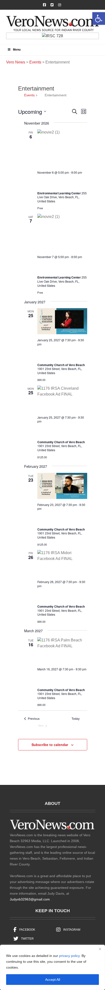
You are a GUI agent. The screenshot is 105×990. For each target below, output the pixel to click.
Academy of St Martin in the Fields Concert (61, 518)
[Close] (100, 949)
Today (76, 718)
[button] (98, 18)
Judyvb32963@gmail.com (30, 899)
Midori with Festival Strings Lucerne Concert (60, 595)
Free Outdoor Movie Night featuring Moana (59, 266)
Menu (17, 49)
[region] (52, 967)
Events (29, 95)
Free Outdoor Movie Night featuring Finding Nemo (59, 182)
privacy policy (69, 956)
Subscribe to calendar (50, 744)
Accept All (52, 979)
